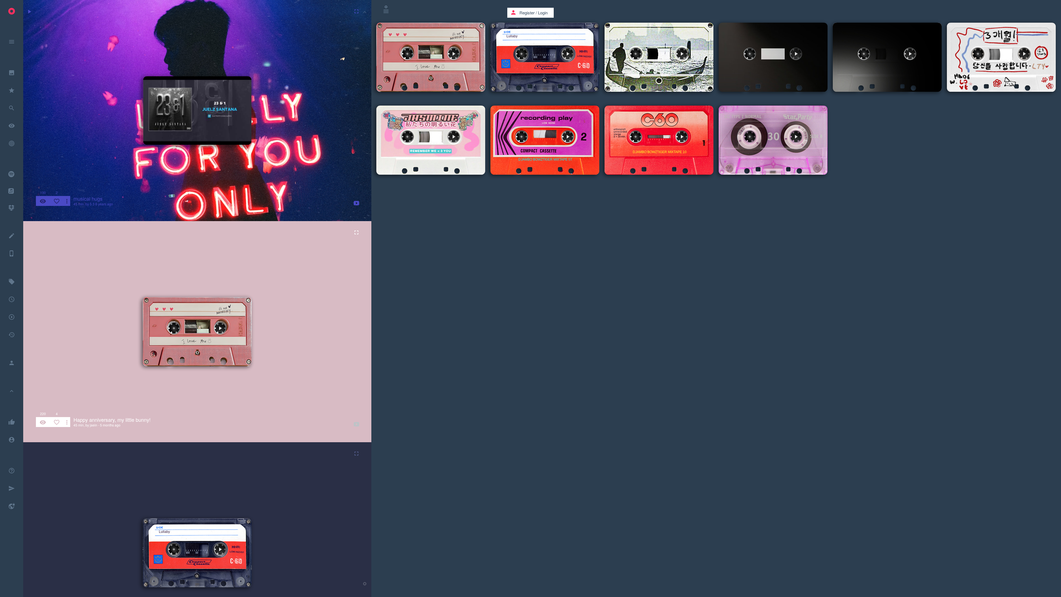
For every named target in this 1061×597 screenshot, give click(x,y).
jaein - (94, 425)
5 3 (92, 203)
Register (527, 12)
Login (543, 12)
